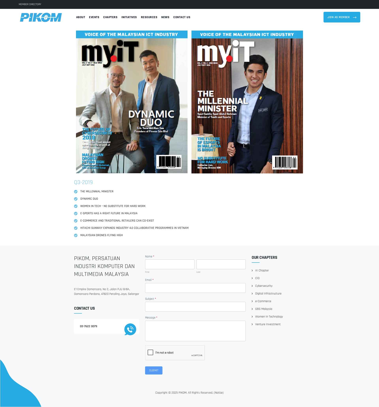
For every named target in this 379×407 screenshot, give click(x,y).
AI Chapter (262, 270)
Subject (150, 299)
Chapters (110, 17)
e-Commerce (263, 301)
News (165, 17)
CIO (257, 278)
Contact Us (181, 17)
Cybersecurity (263, 286)
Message (151, 317)
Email (149, 280)
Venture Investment (268, 324)
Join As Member (339, 17)
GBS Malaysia (263, 309)
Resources (149, 17)
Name (149, 256)
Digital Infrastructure (268, 294)
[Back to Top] (370, 400)
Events (94, 17)
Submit (153, 370)
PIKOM (183, 393)
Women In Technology (269, 317)
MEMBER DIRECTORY (30, 4)
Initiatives (129, 17)
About (80, 17)
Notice (219, 393)
